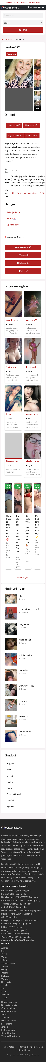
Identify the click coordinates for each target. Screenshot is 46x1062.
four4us (22, 701)
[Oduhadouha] (11, 735)
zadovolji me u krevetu (29, 609)
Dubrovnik (24, 612)
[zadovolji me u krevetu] (11, 613)
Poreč (4, 991)
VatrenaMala (33, 320)
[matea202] (11, 674)
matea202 (24, 670)
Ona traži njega (8, 1008)
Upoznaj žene (34, 2)
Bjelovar (11, 806)
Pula (3, 988)
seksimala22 (25, 716)
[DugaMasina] (11, 628)
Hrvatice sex (13, 125)
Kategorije (14, 1047)
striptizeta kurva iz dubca (12, 900)
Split (9, 371)
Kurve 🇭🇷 (23, 2)
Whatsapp (22, 255)
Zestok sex (12, 461)
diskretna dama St (9, 940)
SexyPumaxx (7, 933)
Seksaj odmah (12, 2)
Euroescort (6, 1024)
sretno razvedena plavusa (13, 910)
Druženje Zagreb (9, 1002)
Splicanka (11, 367)
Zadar (29, 419)
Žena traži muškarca (10, 1036)
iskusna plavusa (8, 890)
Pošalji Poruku (23, 247)
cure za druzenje (8, 1011)
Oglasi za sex (14, 135)
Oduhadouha (25, 731)
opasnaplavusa (8, 903)
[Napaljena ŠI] (11, 643)
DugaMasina (25, 624)
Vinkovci (5, 966)
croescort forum (9, 1021)
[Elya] (11, 598)
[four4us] (11, 705)
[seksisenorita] (11, 659)
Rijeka (10, 466)
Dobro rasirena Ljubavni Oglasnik (16, 913)
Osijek (23, 599)
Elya (21, 596)
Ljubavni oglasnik (9, 1005)
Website (12, 54)
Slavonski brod (14, 794)
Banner (23, 1047)
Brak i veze (31, 135)
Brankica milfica (8, 923)
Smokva (5, 1017)
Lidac (9, 414)
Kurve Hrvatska (8, 1033)
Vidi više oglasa (23, 577)
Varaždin (11, 800)
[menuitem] (12, 2)
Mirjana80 (6, 894)
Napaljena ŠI (25, 639)
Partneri (31, 1047)
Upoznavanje (30, 125)
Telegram (23, 263)
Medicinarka (32, 461)
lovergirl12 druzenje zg (12, 920)
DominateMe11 (26, 685)
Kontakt (40, 1047)
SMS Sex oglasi (8, 1030)
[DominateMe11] (11, 689)
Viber (23, 271)
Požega (4, 973)
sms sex (4, 1027)
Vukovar (5, 995)
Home (5, 1047)
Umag (4, 970)
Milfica (4, 927)
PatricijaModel (8, 937)
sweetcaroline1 (34, 414)
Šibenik (23, 643)
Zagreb (20, 237)
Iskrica (4, 1014)
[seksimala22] (11, 720)
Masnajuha (6, 930)
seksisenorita (25, 655)
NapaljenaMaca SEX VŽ (12, 897)
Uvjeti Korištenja (22, 1050)
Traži (24, 30)
